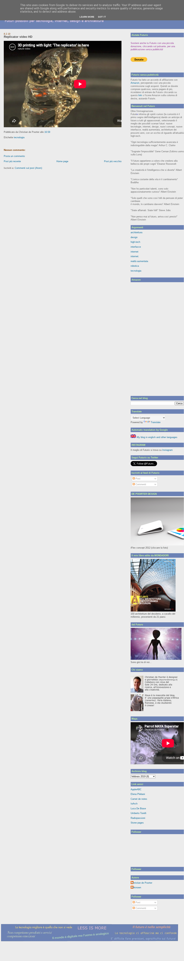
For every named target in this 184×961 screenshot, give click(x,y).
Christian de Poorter (142, 882)
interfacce (136, 246)
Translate (155, 422)
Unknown (136, 887)
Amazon (135, 83)
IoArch (134, 803)
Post (137, 478)
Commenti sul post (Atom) (28, 168)
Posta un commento (14, 156)
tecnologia (19, 137)
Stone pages (137, 822)
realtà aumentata (139, 261)
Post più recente (12, 161)
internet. (135, 256)
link (140, 95)
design (134, 237)
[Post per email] (51, 132)
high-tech (135, 242)
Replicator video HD (18, 37)
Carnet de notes (139, 799)
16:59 (47, 132)
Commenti (140, 484)
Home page (62, 161)
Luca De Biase (138, 808)
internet (134, 251)
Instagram (167, 450)
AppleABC (136, 789)
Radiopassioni (138, 818)
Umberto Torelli (138, 813)
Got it (102, 16)
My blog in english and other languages (156, 437)
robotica (135, 266)
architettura (136, 232)
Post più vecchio (112, 161)
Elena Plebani (138, 794)
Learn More (86, 16)
